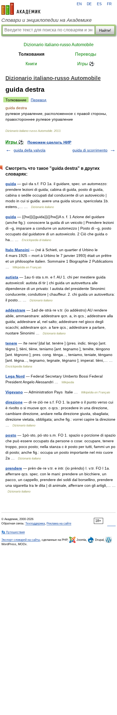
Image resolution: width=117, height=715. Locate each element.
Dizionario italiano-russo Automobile (59, 44)
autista (11, 277)
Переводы (85, 54)
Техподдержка (35, 523)
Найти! (105, 30)
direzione (14, 402)
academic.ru (21, 9)
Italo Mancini (17, 250)
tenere (11, 343)
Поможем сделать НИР (49, 142)
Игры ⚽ (85, 63)
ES (99, 4)
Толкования (31, 54)
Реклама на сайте (59, 523)
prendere (13, 468)
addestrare (15, 310)
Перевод (38, 100)
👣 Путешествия (13, 532)
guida (10, 184)
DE (89, 4)
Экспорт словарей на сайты (20, 539)
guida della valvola (29, 150)
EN (79, 4)
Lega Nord (15, 376)
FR (109, 4)
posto (10, 435)
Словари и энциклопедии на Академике (46, 20)
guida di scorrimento (89, 150)
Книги (31, 63)
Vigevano (14, 392)
